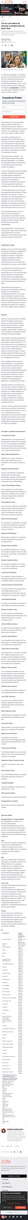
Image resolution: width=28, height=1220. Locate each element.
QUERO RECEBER (14, 116)
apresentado (14, 88)
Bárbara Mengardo (5, 39)
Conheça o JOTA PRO (14, 1176)
